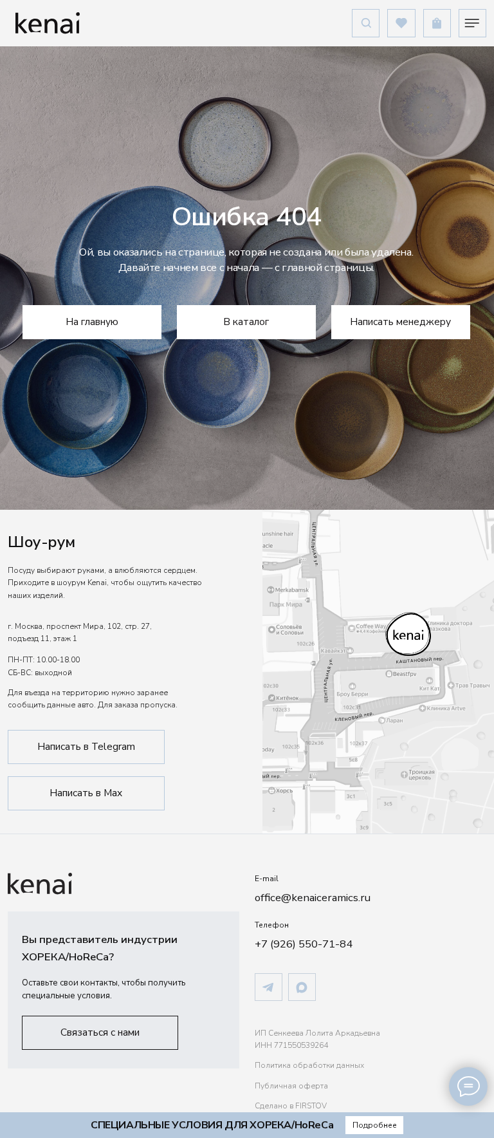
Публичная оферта (291, 1086)
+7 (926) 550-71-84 (303, 944)
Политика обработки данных (309, 1065)
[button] (100, 1033)
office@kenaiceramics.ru (312, 897)
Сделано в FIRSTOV (291, 1106)
